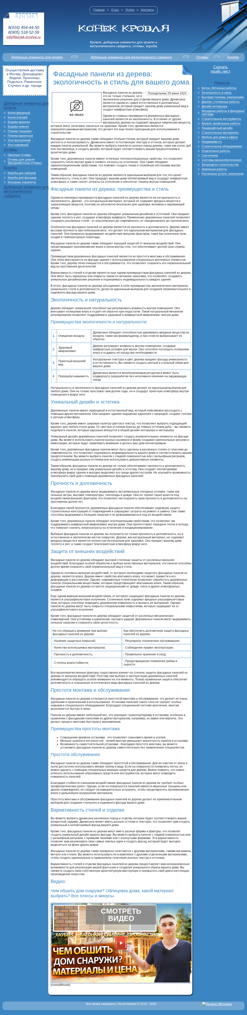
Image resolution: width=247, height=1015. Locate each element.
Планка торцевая (20, 131)
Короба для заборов (22, 173)
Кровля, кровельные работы (221, 123)
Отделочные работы (216, 151)
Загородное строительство (220, 164)
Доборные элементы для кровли (37, 57)
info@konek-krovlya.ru (24, 37)
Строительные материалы (220, 132)
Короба (233, 57)
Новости (222, 83)
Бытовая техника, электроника (223, 97)
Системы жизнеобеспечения (221, 160)
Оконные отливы (19, 155)
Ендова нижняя (18, 126)
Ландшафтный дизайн (217, 128)
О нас (115, 10)
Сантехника (210, 155)
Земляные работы (214, 169)
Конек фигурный (19, 113)
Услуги (129, 10)
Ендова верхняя (19, 122)
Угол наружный (18, 145)
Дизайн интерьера (214, 106)
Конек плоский (17, 117)
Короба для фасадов (22, 177)
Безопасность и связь (217, 92)
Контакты (147, 10)
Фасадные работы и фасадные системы (223, 112)
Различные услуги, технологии (223, 174)
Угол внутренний (19, 140)
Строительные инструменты (221, 119)
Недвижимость (212, 141)
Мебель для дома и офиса (220, 137)
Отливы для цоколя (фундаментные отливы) (25, 161)
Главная (99, 10)
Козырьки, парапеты (22, 182)
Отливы (202, 57)
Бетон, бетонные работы (219, 88)
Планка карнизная (20, 135)
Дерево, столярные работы (221, 102)
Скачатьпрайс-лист (220, 69)
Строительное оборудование (222, 146)
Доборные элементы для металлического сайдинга (131, 57)
